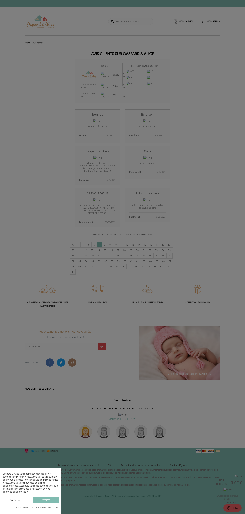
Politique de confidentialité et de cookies (37, 507)
